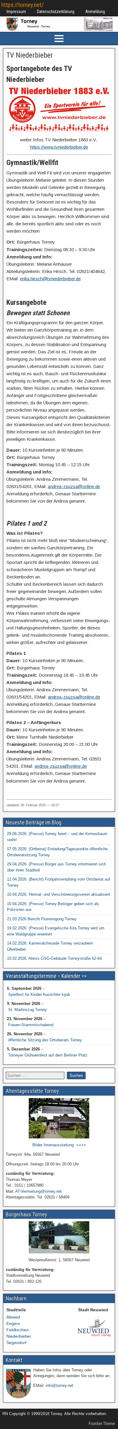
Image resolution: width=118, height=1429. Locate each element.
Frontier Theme (102, 1423)
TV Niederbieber (29, 55)
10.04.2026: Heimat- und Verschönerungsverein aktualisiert (58, 894)
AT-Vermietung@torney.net (38, 1191)
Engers (13, 1323)
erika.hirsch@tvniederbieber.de (50, 278)
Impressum (16, 11)
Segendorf (16, 1342)
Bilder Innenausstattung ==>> (59, 1145)
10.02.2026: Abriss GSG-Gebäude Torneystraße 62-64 (54, 958)
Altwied (13, 1317)
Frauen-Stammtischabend (30, 1025)
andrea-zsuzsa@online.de (74, 486)
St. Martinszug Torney (27, 1009)
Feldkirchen (17, 1329)
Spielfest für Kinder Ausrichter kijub (39, 994)
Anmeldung (95, 11)
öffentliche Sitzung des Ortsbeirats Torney (45, 1040)
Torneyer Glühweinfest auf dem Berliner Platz (47, 1055)
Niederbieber (18, 1336)
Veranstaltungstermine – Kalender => (46, 976)
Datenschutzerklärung (55, 11)
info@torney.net (59, 1385)
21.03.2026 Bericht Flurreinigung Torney (42, 919)
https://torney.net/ (22, 4)
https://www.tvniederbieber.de (59, 147)
